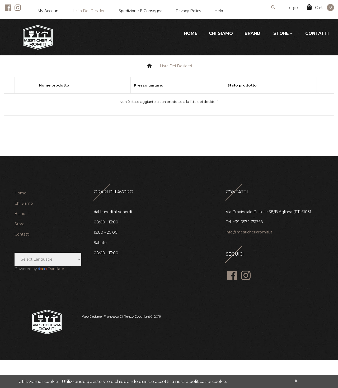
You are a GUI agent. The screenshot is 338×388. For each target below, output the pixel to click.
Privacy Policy (188, 10)
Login (292, 7)
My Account (48, 10)
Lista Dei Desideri (89, 10)
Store (281, 33)
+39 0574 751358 (248, 221)
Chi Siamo (221, 33)
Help (218, 10)
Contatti (317, 33)
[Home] (149, 67)
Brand (252, 33)
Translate (56, 268)
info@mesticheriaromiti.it (249, 232)
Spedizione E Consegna (140, 10)
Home (190, 33)
